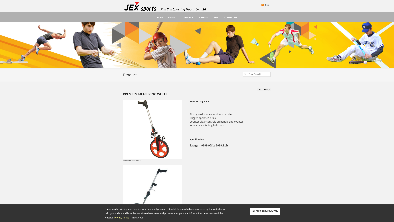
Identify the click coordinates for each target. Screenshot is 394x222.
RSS (267, 5)
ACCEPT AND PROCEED (265, 211)
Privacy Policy (121, 217)
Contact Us (230, 17)
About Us (173, 17)
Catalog (203, 17)
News (216, 17)
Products (188, 17)
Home (160, 17)
